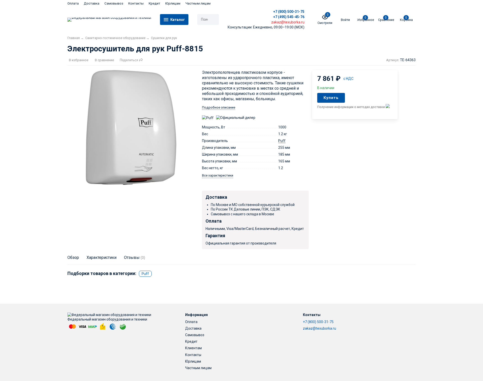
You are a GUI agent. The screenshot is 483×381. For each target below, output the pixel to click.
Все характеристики (217, 175)
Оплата (73, 3)
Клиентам (193, 348)
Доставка (91, 3)
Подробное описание (218, 107)
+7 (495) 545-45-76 (288, 17)
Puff (282, 141)
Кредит (154, 3)
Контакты (136, 3)
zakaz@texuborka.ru (319, 328)
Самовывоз (113, 3)
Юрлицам (172, 3)
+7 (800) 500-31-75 (288, 12)
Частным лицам (198, 3)
